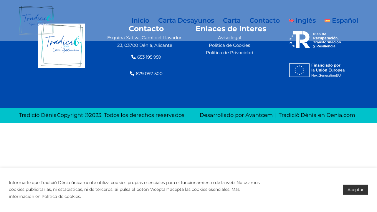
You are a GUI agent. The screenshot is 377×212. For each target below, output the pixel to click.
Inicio (140, 20)
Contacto (264, 20)
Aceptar (356, 189)
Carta (232, 20)
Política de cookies (61, 196)
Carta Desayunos (186, 20)
